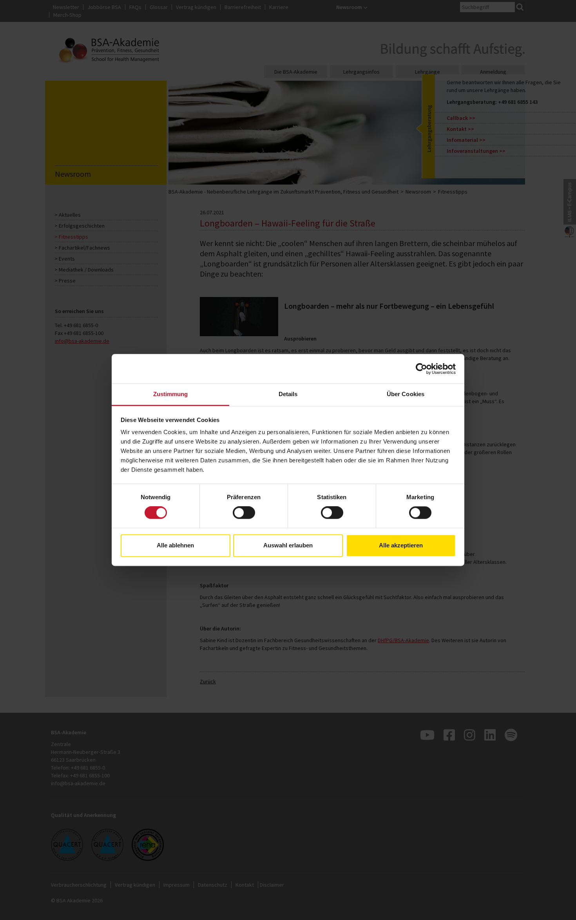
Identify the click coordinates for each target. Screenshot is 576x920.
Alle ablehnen (175, 545)
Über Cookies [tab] (405, 394)
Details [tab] (288, 394)
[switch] (244, 513)
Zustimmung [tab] (170, 394)
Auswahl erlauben (288, 545)
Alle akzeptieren (401, 545)
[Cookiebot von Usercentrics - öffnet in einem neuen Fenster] (421, 369)
